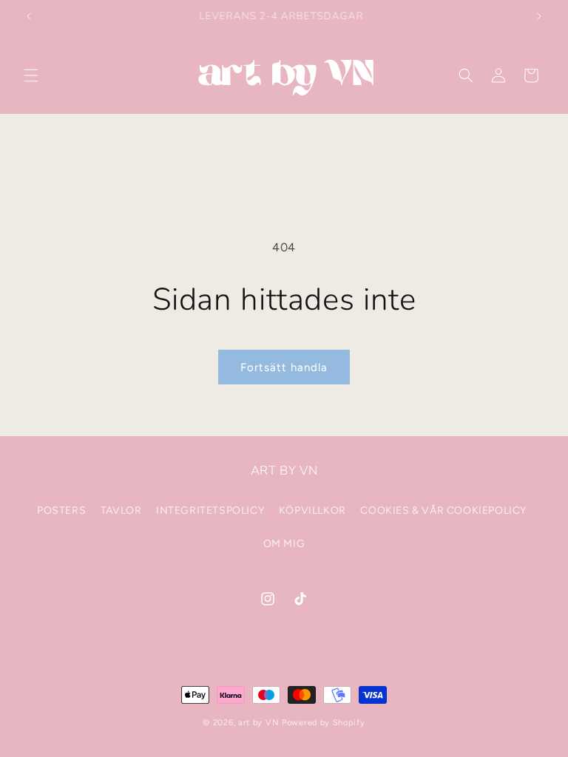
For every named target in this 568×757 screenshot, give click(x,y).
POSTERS (61, 510)
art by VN (258, 722)
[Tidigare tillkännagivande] (29, 16)
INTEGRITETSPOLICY (210, 510)
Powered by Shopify (323, 722)
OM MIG (284, 543)
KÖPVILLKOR (312, 510)
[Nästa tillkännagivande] (539, 16)
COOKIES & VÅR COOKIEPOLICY (443, 510)
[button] (31, 75)
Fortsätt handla (284, 367)
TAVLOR (121, 510)
